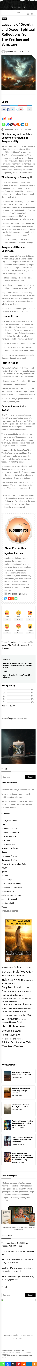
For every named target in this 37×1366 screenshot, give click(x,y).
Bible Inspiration (22, 967)
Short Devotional (8, 891)
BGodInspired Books (9, 829)
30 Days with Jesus (9, 821)
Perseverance (27, 1008)
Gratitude (28, 991)
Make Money (4, 1001)
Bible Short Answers (11, 975)
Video (29, 1042)
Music (4, 1008)
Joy (19, 998)
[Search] (28, 14)
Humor (4, 852)
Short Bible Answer (13, 1026)
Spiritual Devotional (9, 899)
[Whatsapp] (3, 124)
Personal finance (6, 1012)
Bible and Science (7, 968)
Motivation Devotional (12, 1004)
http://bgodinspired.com (17, 594)
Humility (15, 998)
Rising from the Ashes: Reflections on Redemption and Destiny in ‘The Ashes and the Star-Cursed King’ (22, 1156)
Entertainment (19, 642)
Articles (4, 825)
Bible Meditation (6, 972)
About (4, 1358)
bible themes (30, 980)
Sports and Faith (7, 903)
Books (4, 18)
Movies (28, 1004)
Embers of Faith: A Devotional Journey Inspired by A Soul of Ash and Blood (22, 1139)
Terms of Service (25, 1356)
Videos (4, 907)
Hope (23, 995)
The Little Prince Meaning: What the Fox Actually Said (21, 1073)
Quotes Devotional (10, 1018)
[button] (18, 13)
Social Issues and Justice (11, 895)
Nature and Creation (9, 860)
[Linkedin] (22, 124)
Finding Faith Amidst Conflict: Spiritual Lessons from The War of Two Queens (22, 1123)
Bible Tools (5, 840)
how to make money (6, 998)
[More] (26, 124)
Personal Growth (19, 1012)
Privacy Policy (12, 1356)
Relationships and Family (11, 883)
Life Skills (24, 998)
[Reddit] (19, 124)
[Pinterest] (15, 124)
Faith (18, 991)
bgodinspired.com (12, 52)
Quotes (4, 872)
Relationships (6, 879)
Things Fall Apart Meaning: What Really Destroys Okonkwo (21, 1091)
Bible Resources (7, 836)
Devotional (26, 987)
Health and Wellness (9, 848)
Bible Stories (25, 976)
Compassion (11, 983)
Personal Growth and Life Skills (13, 864)
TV (24, 1042)
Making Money (13, 1001)
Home (4, 1356)
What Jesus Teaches (9, 911)
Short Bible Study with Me (11, 887)
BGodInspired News (9, 832)
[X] (11, 124)
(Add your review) (8, 706)
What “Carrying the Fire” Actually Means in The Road (21, 1106)
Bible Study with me (13, 979)
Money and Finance (9, 856)
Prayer (4, 868)
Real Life (4, 876)
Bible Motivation (23, 971)
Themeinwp (5, 1354)
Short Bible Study (11, 1030)
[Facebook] (7, 124)
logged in (12, 718)
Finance (22, 991)
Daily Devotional (11, 987)
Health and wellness (11, 995)
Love (30, 998)
